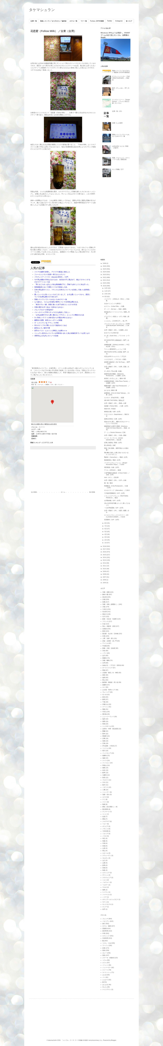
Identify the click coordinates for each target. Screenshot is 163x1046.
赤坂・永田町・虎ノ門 (109, 641)
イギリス (105, 787)
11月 (106, 291)
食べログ (129, 21)
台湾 (103, 663)
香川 (103, 750)
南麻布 (104, 755)
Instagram (119, 21)
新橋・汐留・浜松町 (108, 648)
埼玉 (103, 838)
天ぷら (104, 987)
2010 (104, 569)
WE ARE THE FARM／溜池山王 (114, 400)
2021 (104, 280)
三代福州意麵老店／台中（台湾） (115, 493)
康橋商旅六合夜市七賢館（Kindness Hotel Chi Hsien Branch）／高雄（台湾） (117, 428)
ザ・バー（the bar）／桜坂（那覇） (115, 309)
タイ (103, 687)
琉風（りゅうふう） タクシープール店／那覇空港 (121, 158)
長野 (103, 721)
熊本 (103, 733)
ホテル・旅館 (106, 926)
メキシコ (105, 829)
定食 (103, 948)
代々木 (104, 694)
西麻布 (104, 685)
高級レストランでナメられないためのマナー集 (120, 135)
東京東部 (105, 809)
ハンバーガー (106, 967)
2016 (104, 552)
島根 (103, 804)
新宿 (103, 631)
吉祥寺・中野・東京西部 (110, 729)
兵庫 (103, 738)
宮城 (103, 846)
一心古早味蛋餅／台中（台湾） (114, 508)
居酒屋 (104, 928)
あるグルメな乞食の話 (111, 333)
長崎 (103, 709)
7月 (105, 526)
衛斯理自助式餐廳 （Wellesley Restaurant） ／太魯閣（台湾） (115, 374)
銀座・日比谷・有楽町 (109, 619)
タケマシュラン (42, 10)
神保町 (104, 736)
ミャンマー (106, 792)
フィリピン (106, 763)
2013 (104, 560)
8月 (105, 523)
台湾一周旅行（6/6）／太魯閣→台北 (116, 330)
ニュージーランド (108, 716)
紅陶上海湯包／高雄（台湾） (113, 442)
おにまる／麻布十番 (110, 390)
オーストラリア (107, 668)
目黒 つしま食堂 (117, 123)
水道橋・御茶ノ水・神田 (110, 672)
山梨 (103, 863)
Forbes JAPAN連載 (97, 21)
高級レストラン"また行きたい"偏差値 (53, 21)
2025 (104, 269)
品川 (103, 655)
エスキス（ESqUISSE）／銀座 (114, 397)
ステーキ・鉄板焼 (108, 958)
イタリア (105, 834)
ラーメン (105, 945)
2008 (104, 574)
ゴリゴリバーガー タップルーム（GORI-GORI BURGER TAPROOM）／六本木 (117, 325)
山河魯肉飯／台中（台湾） (112, 500)
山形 (103, 848)
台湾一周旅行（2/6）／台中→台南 (115, 480)
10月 (106, 294)
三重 (103, 790)
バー (103, 977)
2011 (104, 566)
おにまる (105, 984)
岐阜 (103, 772)
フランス (105, 621)
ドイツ (104, 802)
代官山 (104, 711)
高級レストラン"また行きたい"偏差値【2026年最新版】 (121, 71)
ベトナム (105, 748)
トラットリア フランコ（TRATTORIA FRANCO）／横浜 (116, 496)
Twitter (109, 21)
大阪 (103, 607)
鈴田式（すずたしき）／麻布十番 (115, 378)
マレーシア (106, 692)
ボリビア (105, 826)
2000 (104, 583)
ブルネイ (105, 780)
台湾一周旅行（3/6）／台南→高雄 (115, 435)
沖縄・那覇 (106, 592)
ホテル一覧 (73, 21)
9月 (105, 296)
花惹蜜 (32, 379)
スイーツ (105, 970)
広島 (103, 743)
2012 (104, 563)
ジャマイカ (106, 894)
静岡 (103, 699)
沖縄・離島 (106, 660)
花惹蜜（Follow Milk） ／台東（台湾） (116, 406)
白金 (103, 624)
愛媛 (103, 731)
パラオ (104, 836)
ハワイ (104, 653)
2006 (104, 580)
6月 (105, 529)
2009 (104, 571)
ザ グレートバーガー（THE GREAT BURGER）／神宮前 (121, 78)
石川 (103, 616)
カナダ (104, 797)
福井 (103, 719)
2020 (104, 283)
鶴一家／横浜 (108, 483)
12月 (106, 288)
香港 (103, 670)
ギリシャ (105, 875)
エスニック (106, 936)
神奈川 (104, 614)
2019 (104, 286)
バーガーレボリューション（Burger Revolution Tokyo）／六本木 (115, 463)
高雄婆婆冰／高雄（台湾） (112, 460)
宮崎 (103, 741)
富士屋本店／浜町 (110, 445)
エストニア (106, 873)
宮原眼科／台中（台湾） (112, 519)
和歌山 (104, 765)
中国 (103, 843)
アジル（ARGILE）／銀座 (112, 470)
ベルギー (105, 885)
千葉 (103, 702)
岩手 (103, 909)
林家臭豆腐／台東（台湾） (112, 411)
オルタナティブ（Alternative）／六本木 (117, 490)
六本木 (104, 609)
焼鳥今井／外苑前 (110, 409)
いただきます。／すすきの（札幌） (115, 359)
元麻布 (104, 775)
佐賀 (103, 816)
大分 (103, 782)
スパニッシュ (106, 972)
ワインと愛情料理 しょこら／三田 (115, 349)
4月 (105, 534)
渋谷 (103, 650)
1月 (105, 543)
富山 (103, 680)
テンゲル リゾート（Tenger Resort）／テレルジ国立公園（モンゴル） (121, 101)
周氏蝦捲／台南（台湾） (112, 467)
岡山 (103, 850)
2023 (104, 274)
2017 (104, 549)
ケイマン (105, 892)
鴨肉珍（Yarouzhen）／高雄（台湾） (116, 457)
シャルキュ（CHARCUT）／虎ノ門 (115, 321)
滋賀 (103, 758)
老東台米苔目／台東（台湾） (113, 419)
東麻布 (104, 658)
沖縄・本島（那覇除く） (110, 604)
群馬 (103, 865)
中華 (103, 933)
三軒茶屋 (105, 831)
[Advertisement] (63, 471)
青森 (103, 841)
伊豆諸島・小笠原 (108, 746)
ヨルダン (105, 858)
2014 (104, 557)
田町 (103, 675)
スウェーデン (106, 855)
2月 (105, 540)
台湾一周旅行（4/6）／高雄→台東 (115, 403)
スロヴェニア (106, 877)
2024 (104, 272)
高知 (103, 819)
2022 (104, 277)
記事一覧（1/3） (117, 111)
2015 (104, 555)
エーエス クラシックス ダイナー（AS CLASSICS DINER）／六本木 (116, 516)
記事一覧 (34, 21)
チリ (103, 799)
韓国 (103, 724)
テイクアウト (106, 989)
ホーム (63, 492)
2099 (104, 263)
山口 (103, 860)
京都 (103, 599)
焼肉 (103, 950)
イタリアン (106, 921)
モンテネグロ (106, 904)
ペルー (104, 824)
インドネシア (106, 753)
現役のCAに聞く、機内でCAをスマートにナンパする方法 (117, 422)
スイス (104, 760)
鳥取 (103, 870)
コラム (104, 960)
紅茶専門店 (45, 442)
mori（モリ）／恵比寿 (111, 477)
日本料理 (105, 938)
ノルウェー (106, 882)
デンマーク (106, 811)
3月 (105, 537)
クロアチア (106, 821)
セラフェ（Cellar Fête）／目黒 (114, 306)
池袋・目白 (106, 794)
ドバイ (104, 814)
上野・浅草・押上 (108, 638)
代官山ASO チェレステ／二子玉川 (115, 356)
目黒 (103, 602)
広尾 (103, 636)
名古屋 (104, 611)
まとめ (104, 975)
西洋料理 (105, 931)
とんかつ (105, 980)
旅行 (103, 923)
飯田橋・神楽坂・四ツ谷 (110, 682)
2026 (104, 266)
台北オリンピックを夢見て (112, 303)
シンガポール (106, 726)
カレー (104, 953)
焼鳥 (103, 955)
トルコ (104, 880)
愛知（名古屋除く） (108, 807)
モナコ (104, 902)
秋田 (103, 777)
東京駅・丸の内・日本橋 (110, 633)
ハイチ (104, 897)
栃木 (103, 785)
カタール (105, 853)
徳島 (103, 768)
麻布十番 (105, 594)
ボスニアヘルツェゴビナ (110, 899)
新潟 (103, 697)
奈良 (103, 770)
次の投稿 (34, 492)
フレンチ (105, 919)
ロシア (104, 907)
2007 (104, 577)
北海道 (104, 629)
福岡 (103, 677)
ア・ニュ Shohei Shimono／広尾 (114, 432)
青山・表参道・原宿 (108, 626)
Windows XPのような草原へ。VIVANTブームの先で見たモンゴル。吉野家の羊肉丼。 (115, 35)
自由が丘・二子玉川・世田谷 (111, 665)
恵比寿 (104, 597)
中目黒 (104, 646)
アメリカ (105, 643)
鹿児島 (104, 714)
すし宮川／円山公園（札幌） (113, 371)
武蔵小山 (105, 704)
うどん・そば (106, 943)
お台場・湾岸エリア (108, 690)
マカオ (104, 887)
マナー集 (84, 21)
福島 (103, 890)
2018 (104, 546)
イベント (105, 965)
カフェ (104, 962)
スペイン (105, 707)
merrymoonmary (93, 1040)
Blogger (113, 1040)
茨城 (103, 868)
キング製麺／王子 (118, 169)
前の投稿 (92, 492)
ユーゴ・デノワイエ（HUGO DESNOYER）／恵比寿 (113, 439)
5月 (105, 531)
